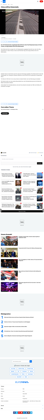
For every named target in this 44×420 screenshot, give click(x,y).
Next (2, 393)
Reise (2, 396)
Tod (18, 371)
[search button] (31, 361)
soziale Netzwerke (15, 374)
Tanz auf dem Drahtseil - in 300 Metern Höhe (9, 109)
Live (41, 1)
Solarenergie (5, 113)
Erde (23, 391)
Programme (25, 398)
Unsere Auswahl (6, 234)
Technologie (30, 374)
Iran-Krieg (13, 368)
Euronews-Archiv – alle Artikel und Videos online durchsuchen (32, 401)
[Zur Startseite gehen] (4, 1)
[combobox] (22, 361)
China (12, 4)
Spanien (12, 371)
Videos (2, 398)
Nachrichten (5, 4)
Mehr (2, 408)
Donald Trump (30, 368)
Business (2, 391)
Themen (2, 386)
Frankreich (24, 371)
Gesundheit (19, 376)
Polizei (23, 374)
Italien (26, 376)
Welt (8, 4)
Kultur (24, 396)
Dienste (2, 405)
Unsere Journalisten (4, 400)
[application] (22, 21)
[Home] (1, 4)
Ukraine (31, 371)
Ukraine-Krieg (21, 368)
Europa (2, 388)
